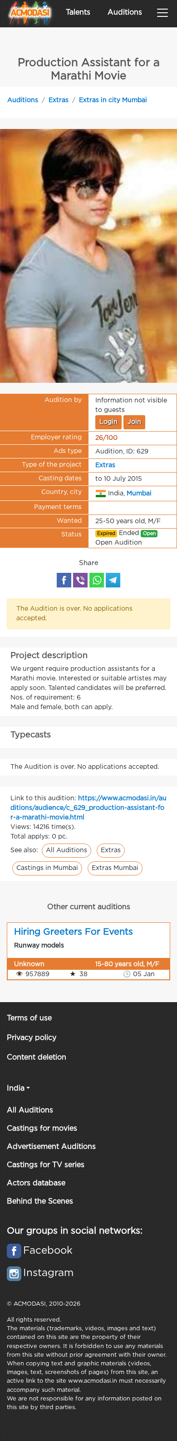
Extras (59, 100)
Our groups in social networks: (75, 1231)
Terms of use (29, 1018)
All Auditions (66, 850)
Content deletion (36, 1057)
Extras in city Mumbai (113, 100)
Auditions (125, 12)
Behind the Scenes (40, 1201)
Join (134, 422)
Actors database (36, 1183)
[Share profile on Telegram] (113, 580)
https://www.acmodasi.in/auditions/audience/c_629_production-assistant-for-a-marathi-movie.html (88, 808)
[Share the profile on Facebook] (64, 580)
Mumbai (139, 493)
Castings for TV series (45, 1165)
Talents (78, 12)
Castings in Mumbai (47, 868)
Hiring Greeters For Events (73, 932)
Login (108, 422)
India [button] (16, 1088)
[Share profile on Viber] (80, 580)
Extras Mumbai (115, 868)
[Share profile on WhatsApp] (96, 580)
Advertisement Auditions (51, 1146)
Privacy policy (31, 1037)
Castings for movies (42, 1128)
